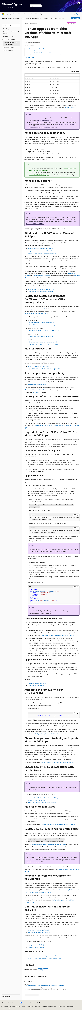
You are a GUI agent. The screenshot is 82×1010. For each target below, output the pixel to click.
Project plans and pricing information (39, 930)
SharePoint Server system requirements (41, 336)
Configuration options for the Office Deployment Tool (51, 734)
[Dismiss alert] (79, 3)
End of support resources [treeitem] (10, 29)
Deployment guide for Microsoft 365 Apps (40, 291)
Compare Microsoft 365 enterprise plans (40, 248)
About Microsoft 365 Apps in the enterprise (41, 289)
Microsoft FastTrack (71, 107)
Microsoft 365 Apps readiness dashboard (37, 390)
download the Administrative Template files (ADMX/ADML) (47, 845)
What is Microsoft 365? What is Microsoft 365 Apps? (39, 53)
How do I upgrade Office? (44, 120)
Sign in (78, 14)
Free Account (75, 18)
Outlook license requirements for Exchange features (45, 325)
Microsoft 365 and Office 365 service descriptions (42, 253)
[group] (54, 518)
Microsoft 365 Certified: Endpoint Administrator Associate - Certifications (45, 985)
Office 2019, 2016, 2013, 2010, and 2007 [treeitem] (10, 43)
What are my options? (31, 51)
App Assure (35, 392)
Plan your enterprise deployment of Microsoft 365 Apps (57, 762)
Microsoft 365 (33, 23)
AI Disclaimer (4, 1006)
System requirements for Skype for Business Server (44, 330)
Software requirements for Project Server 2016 (43, 344)
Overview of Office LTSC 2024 (35, 224)
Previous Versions (15, 1006)
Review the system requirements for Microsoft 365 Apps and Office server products (48, 55)
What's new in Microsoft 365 (36, 800)
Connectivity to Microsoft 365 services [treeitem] (11, 33)
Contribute (30, 1006)
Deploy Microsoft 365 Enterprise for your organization (44, 369)
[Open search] (74, 13)
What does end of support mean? (35, 49)
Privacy (37, 1006)
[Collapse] (19, 22)
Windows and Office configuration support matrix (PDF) (44, 958)
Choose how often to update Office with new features (57, 635)
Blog (23, 1006)
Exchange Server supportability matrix (36, 313)
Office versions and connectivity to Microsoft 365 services (45, 956)
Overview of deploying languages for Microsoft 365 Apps (58, 824)
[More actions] (78, 23)
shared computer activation (41, 275)
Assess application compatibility (36, 384)
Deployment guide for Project (37, 683)
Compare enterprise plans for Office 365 (40, 251)
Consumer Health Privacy (48, 1006)
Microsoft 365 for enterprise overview (39, 366)
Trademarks (70, 1006)
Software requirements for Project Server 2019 (43, 342)
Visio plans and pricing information (38, 932)
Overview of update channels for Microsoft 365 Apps (43, 798)
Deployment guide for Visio (36, 685)
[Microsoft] (3, 14)
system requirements (37, 309)
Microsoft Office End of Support (39, 175)
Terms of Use (61, 1006)
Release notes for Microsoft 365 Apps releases (42, 802)
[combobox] (11, 25)
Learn (26, 23)
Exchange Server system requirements (41, 322)
